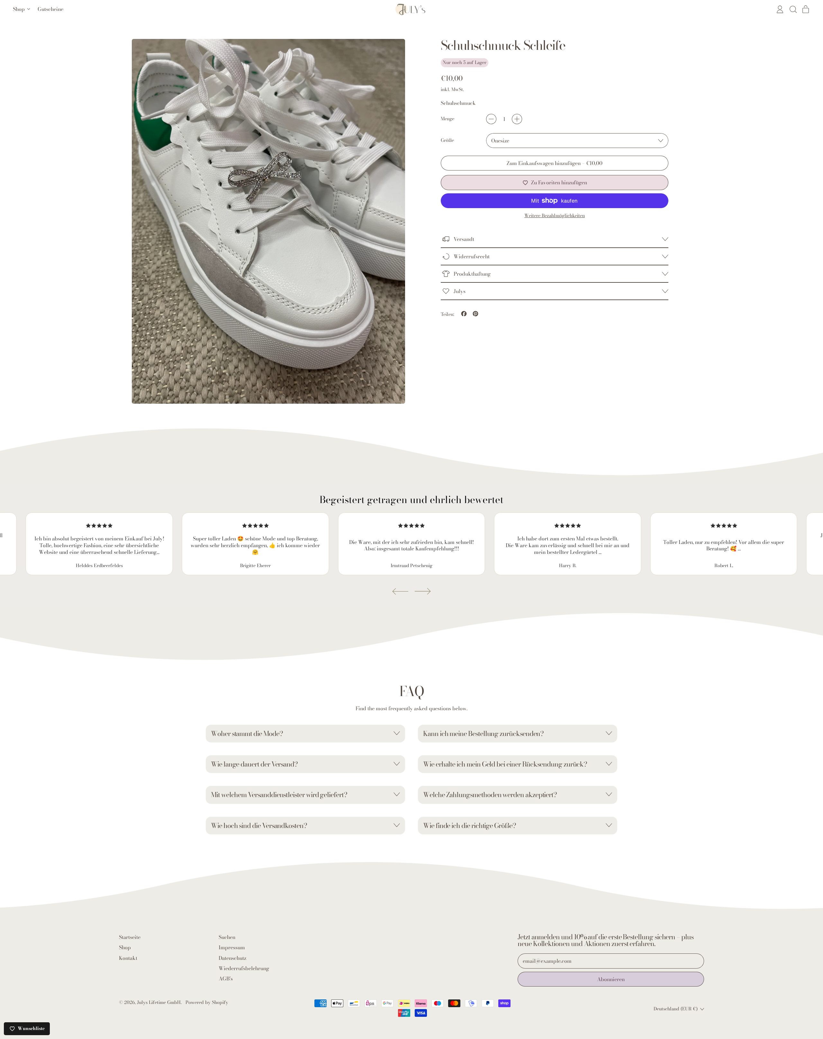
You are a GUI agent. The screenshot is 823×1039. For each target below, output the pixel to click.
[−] (491, 119)
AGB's (226, 978)
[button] (792, 9)
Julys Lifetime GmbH (159, 1002)
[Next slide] (423, 591)
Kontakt (128, 958)
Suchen (227, 937)
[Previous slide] (400, 591)
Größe (447, 140)
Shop (125, 947)
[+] (517, 119)
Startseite (129, 937)
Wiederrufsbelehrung (244, 968)
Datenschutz (232, 958)
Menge (447, 119)
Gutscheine (50, 9)
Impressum (232, 947)
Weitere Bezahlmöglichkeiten (554, 216)
